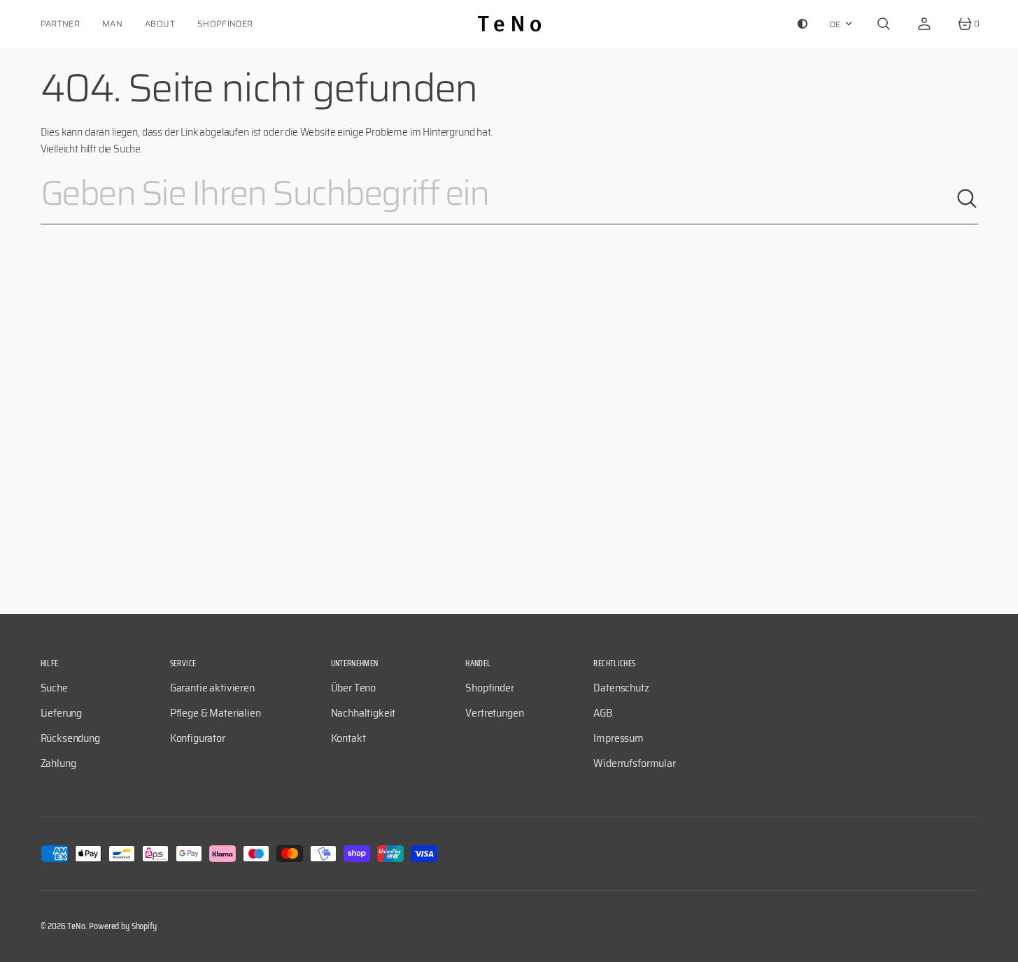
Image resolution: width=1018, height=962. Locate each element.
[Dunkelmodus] (802, 23)
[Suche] (967, 198)
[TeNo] (509, 23)
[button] (884, 24)
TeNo (76, 926)
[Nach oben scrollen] (1001, 945)
